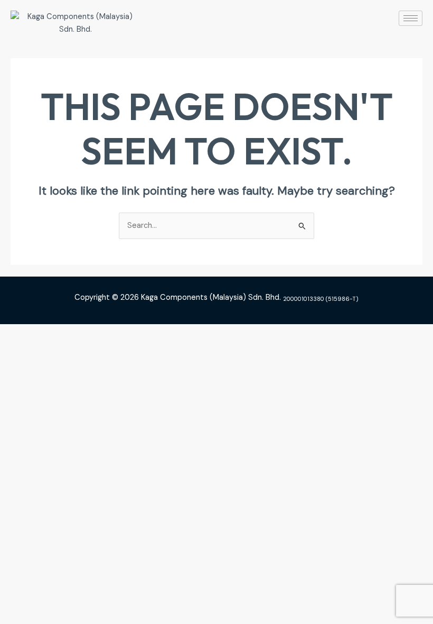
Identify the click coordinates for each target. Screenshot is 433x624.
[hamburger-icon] (410, 18)
